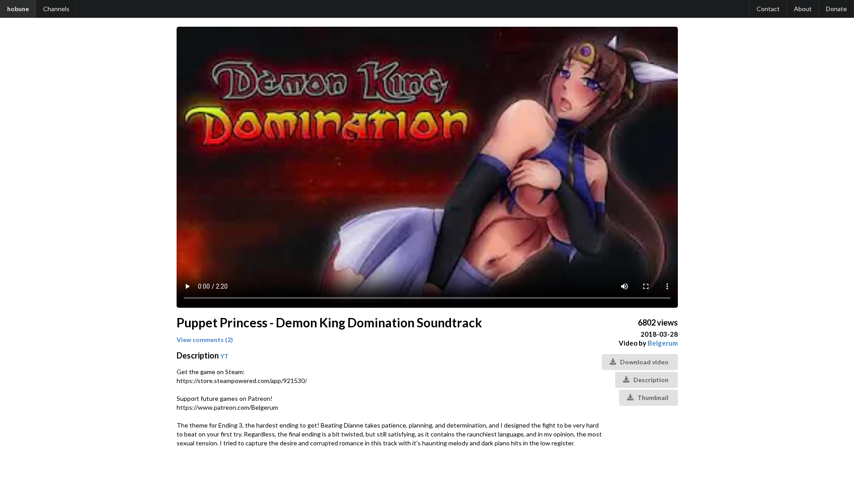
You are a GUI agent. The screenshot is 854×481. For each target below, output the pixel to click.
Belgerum (663, 343)
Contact (768, 8)
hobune (18, 8)
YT (224, 356)
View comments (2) (205, 339)
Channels (56, 8)
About (803, 8)
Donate (836, 8)
